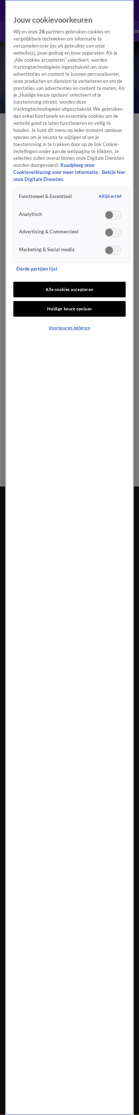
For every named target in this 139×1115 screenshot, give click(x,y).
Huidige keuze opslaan (69, 308)
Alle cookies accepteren (69, 289)
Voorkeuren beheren (69, 327)
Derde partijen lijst (36, 269)
